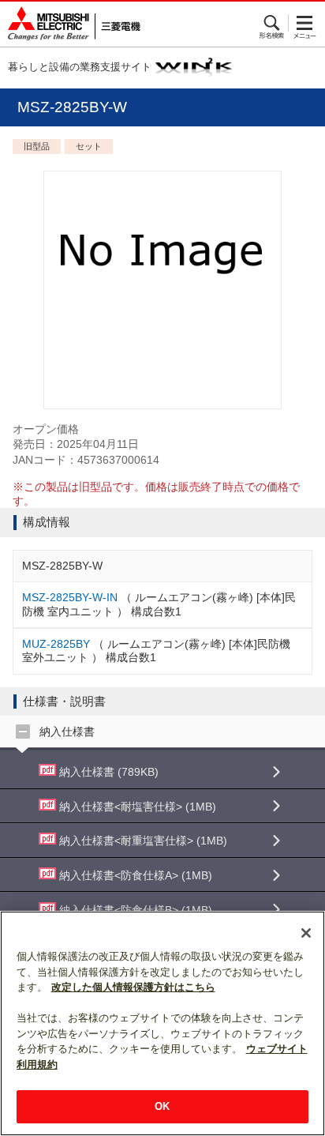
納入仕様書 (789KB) (107, 771)
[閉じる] (306, 933)
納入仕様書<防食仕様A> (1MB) (134, 875)
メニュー (305, 23)
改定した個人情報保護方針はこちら (133, 987)
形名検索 (272, 23)
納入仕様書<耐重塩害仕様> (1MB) (141, 840)
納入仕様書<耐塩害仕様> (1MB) (136, 806)
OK (162, 1106)
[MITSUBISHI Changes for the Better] (70, 24)
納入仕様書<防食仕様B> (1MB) (134, 910)
